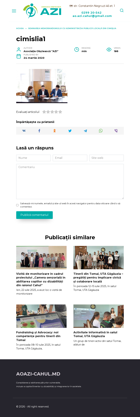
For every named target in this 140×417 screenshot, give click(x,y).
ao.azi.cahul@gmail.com (92, 16)
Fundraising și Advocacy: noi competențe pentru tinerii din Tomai (38, 336)
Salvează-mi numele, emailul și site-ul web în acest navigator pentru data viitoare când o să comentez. (70, 205)
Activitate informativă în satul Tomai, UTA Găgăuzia (95, 334)
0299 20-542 (91, 12)
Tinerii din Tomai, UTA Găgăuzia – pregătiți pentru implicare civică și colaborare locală (98, 277)
